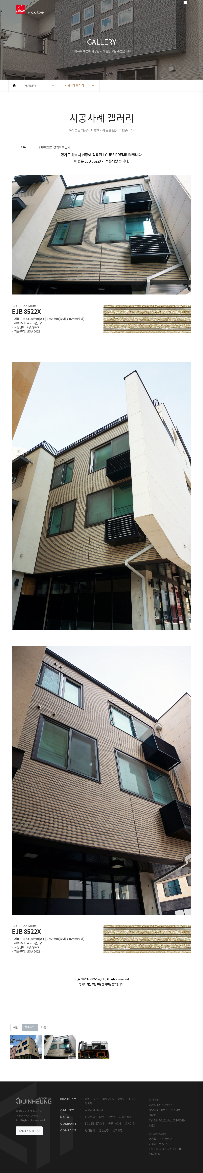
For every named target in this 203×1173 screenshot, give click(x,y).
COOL (121, 1099)
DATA (64, 1117)
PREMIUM (108, 1099)
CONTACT (68, 1130)
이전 (15, 1027)
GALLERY (67, 1110)
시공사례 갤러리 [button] (74, 85)
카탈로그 (90, 1117)
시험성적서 (125, 1117)
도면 (101, 1117)
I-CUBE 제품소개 (94, 1123)
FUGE (132, 1099)
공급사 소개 (114, 1123)
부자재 (89, 1103)
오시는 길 (130, 1123)
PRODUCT (68, 1099)
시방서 (111, 1117)
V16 (87, 1099)
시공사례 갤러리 (94, 1110)
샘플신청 (104, 1130)
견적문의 (90, 1130)
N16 (95, 1099)
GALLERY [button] (30, 85)
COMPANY (68, 1124)
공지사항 (118, 1130)
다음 (43, 1027)
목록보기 (30, 1027)
